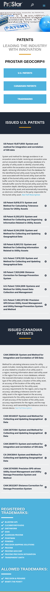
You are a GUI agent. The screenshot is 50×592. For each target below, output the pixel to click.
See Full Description (31, 194)
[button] (44, 6)
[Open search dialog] (32, 5)
